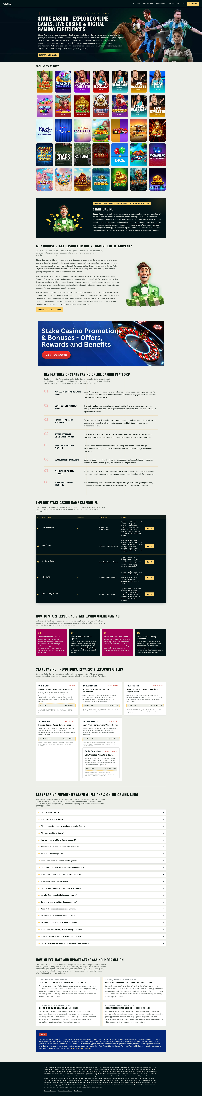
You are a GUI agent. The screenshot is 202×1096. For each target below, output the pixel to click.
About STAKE (148, 3)
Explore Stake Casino (48, 55)
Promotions (174, 3)
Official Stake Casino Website (80, 1048)
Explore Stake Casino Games (49, 309)
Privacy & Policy (50, 1091)
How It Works (161, 3)
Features (136, 3)
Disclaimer (78, 1091)
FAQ (183, 3)
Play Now (44, 81)
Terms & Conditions (65, 1091)
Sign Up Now (193, 4)
